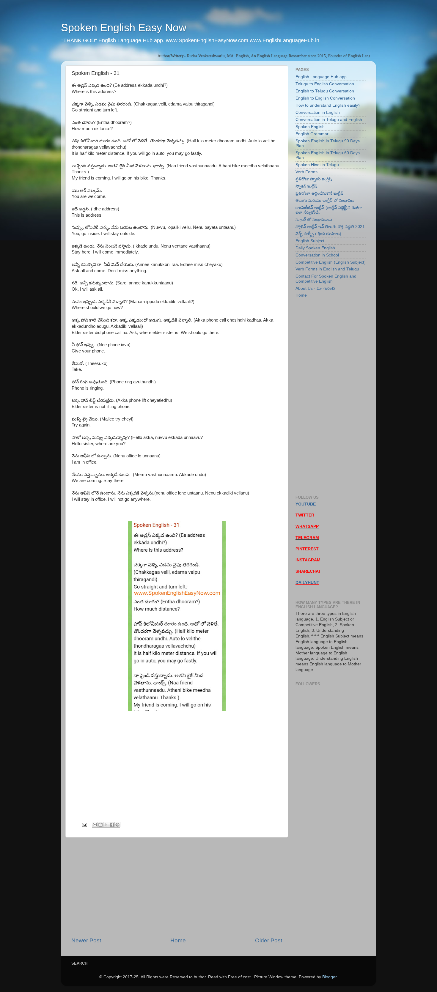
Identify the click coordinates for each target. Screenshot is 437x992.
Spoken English (310, 127)
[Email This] (95, 825)
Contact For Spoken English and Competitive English (325, 278)
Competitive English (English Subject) (330, 262)
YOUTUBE (305, 504)
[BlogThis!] (100, 825)
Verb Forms (306, 172)
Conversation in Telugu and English (328, 119)
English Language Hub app (321, 77)
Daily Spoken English (315, 248)
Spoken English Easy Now (123, 27)
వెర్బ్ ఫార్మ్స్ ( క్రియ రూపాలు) (318, 234)
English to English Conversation (325, 98)
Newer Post (86, 940)
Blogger (329, 977)
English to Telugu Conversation (324, 91)
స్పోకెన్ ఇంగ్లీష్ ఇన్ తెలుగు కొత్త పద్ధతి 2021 (330, 226)
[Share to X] (106, 825)
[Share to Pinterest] (117, 825)
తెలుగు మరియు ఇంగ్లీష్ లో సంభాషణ (324, 200)
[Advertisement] (176, 887)
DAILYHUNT (307, 582)
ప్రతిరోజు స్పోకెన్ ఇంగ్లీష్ (313, 179)
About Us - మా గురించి (315, 288)
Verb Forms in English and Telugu (327, 269)
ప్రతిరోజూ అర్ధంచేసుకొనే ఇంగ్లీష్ (319, 193)
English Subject (309, 241)
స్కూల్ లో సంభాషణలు (313, 219)
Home (178, 940)
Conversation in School (317, 255)
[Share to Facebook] (112, 825)
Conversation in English (317, 112)
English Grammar (311, 134)
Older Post (268, 940)
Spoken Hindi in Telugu (317, 165)
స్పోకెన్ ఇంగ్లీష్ (306, 186)
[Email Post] (84, 824)
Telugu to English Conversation (324, 84)
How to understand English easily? (327, 105)
